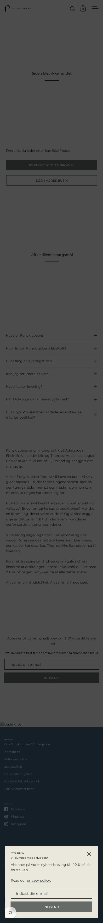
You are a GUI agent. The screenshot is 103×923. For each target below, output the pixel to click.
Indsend (51, 907)
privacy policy (38, 880)
